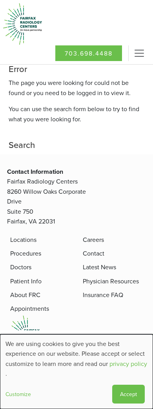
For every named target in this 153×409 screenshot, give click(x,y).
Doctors (20, 267)
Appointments (29, 308)
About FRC (25, 294)
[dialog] (76, 371)
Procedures (25, 253)
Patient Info (26, 281)
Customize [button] (18, 394)
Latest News (99, 267)
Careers (93, 239)
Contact (93, 253)
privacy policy (128, 363)
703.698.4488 (89, 53)
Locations (23, 239)
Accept (128, 394)
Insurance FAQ (103, 294)
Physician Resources (111, 281)
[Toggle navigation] (139, 53)
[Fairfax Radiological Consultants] (37, 24)
